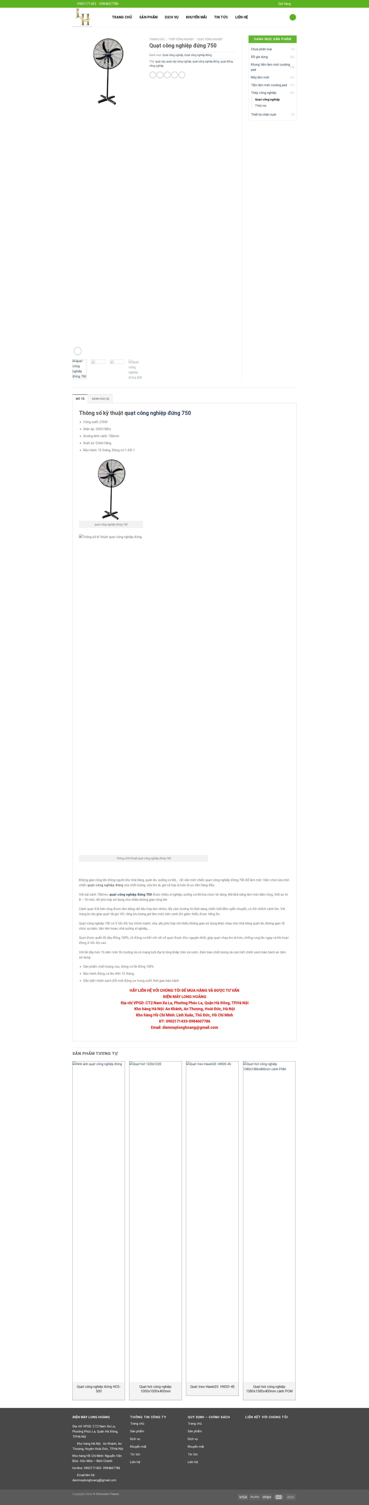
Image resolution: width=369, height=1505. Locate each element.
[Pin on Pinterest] (174, 75)
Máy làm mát (260, 77)
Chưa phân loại (261, 49)
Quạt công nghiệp (210, 39)
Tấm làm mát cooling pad (269, 85)
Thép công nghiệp (180, 39)
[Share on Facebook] (152, 75)
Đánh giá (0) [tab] (100, 398)
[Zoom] (78, 351)
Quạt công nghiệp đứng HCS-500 (99, 1389)
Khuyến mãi (196, 17)
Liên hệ (241, 17)
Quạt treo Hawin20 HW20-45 (212, 1387)
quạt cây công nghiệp (178, 61)
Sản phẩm (148, 17)
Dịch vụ (172, 17)
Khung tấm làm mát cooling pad (270, 67)
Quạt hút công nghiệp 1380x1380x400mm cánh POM (269, 1389)
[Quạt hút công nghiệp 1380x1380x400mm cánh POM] (269, 1221)
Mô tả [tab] (80, 398)
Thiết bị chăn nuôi (263, 114)
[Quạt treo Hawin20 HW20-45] (212, 1221)
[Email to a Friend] (167, 75)
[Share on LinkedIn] (182, 75)
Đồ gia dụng (259, 57)
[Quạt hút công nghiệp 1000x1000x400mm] (155, 1221)
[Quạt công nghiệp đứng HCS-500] (99, 1221)
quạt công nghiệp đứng (205, 61)
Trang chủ (122, 17)
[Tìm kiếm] (293, 17)
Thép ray (260, 105)
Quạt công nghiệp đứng (198, 55)
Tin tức (221, 17)
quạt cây (160, 61)
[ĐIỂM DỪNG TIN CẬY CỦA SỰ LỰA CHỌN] (87, 17)
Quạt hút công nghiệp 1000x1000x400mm (155, 1389)
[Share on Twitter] (160, 75)
